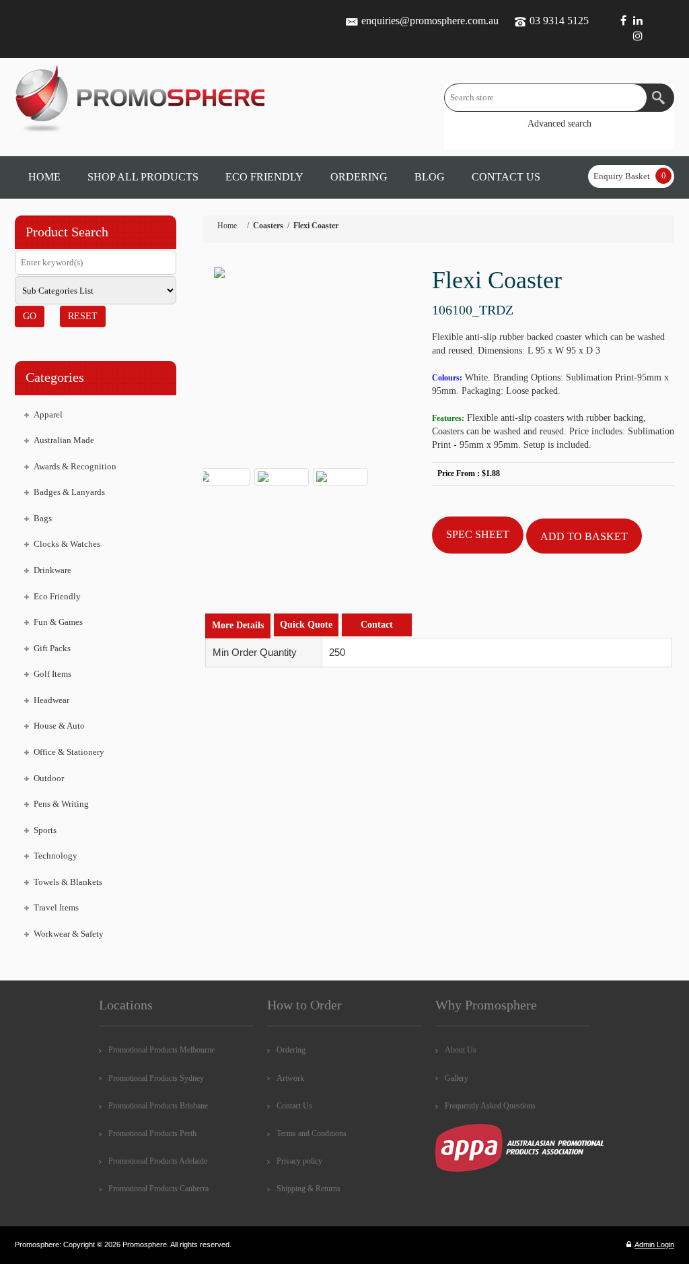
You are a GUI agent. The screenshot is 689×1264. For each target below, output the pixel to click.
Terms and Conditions (312, 1133)
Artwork (290, 1078)
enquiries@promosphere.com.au (430, 20)
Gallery (456, 1078)
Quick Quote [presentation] (306, 625)
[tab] (237, 625)
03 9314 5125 (559, 20)
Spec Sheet (477, 534)
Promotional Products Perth (152, 1133)
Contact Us (294, 1105)
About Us (460, 1050)
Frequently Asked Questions (490, 1105)
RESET (83, 316)
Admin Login (654, 1244)
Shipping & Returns (308, 1188)
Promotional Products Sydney (156, 1078)
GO (29, 316)
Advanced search (559, 124)
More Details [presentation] (238, 625)
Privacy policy (299, 1161)
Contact (377, 625)
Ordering (291, 1050)
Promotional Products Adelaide (157, 1161)
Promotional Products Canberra (158, 1188)
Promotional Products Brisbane (158, 1105)
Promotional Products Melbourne (161, 1050)
